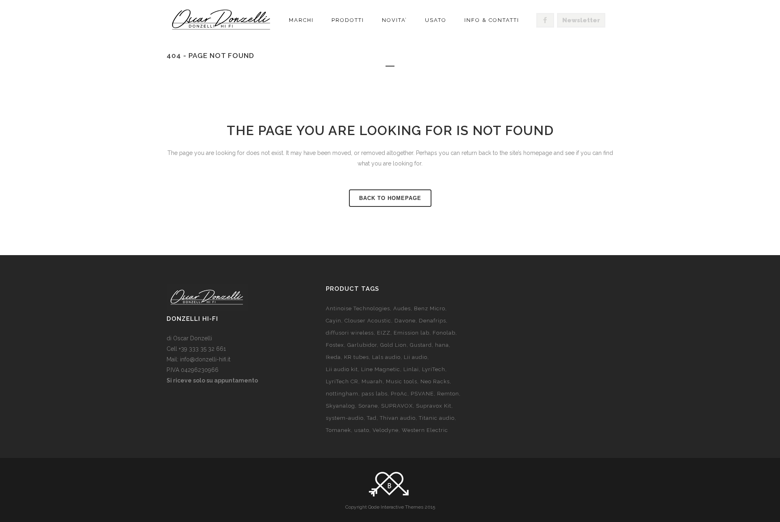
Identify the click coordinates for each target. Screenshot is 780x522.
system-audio (345, 418)
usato (361, 430)
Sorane (368, 406)
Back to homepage (390, 198)
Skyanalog (340, 406)
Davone (405, 321)
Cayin (333, 321)
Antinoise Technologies (358, 308)
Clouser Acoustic (367, 321)
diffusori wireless (350, 333)
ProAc (399, 394)
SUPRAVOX (397, 406)
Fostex (335, 345)
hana (442, 345)
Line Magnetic (380, 369)
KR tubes (356, 357)
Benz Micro (429, 308)
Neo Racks (435, 381)
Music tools (401, 381)
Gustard (421, 345)
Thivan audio (398, 418)
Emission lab (411, 333)
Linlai (411, 369)
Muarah (372, 381)
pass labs (375, 394)
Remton (448, 394)
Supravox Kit (433, 406)
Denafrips (432, 321)
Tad (372, 418)
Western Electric (425, 430)
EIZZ (383, 333)
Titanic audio (437, 418)
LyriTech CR (342, 381)
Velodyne (386, 430)
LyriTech (433, 369)
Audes (402, 308)
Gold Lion (393, 345)
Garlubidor (362, 345)
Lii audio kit (342, 369)
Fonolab (444, 333)
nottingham (342, 394)
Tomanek (338, 430)
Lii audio (415, 357)
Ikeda (333, 357)
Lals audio (386, 357)
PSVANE (422, 394)
